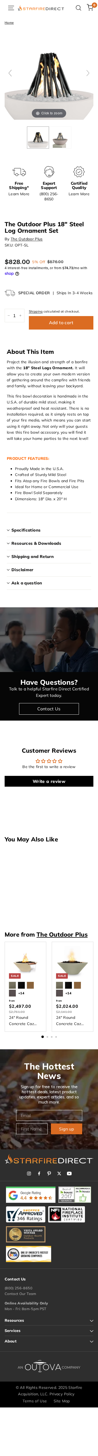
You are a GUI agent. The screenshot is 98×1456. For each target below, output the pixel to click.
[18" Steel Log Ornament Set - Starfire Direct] (38, 137)
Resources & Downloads (36, 543)
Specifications (26, 530)
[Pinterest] (49, 1173)
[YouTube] (69, 1173)
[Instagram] (29, 1173)
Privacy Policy (62, 1394)
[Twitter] (59, 1173)
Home (9, 22)
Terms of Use (35, 1401)
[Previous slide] (10, 73)
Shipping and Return (32, 556)
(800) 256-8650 (18, 1288)
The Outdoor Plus (27, 239)
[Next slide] (87, 73)
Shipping (36, 311)
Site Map (62, 1401)
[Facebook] (39, 1173)
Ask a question (26, 582)
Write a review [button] (49, 781)
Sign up (66, 1129)
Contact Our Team (20, 1293)
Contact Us (49, 708)
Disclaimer (22, 569)
